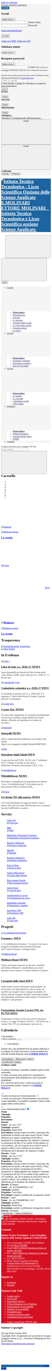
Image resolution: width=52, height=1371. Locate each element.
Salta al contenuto (9, 2)
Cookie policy (13, 1296)
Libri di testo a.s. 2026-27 (20, 666)
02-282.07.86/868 (19, 1245)
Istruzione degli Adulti (18, 754)
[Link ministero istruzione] (14, 5)
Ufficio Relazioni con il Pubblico (22, 1304)
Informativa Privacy (16, 1301)
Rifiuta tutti (24, 1059)
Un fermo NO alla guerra (20, 797)
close (4, 282)
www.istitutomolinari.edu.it (14, 1109)
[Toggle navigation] (24, 269)
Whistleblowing (14, 1312)
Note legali (12, 1299)
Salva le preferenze (23, 1213)
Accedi (5, 8)
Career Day (12, 709)
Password (32, 25)
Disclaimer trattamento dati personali (17, 1343)
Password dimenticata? (11, 30)
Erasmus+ (11, 938)
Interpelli (11, 733)
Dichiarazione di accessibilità (20, 1306)
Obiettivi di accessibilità (18, 1309)
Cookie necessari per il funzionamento (19, 1096)
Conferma (15, 174)
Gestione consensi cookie (18, 1314)
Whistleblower (14, 775)
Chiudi (5, 97)
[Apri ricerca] (28, 246)
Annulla (5, 174)
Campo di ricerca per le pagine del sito (18, 446)
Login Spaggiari (27, 78)
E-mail (31, 67)
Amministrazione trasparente (20, 1317)
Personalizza (7, 1059)
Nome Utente (34, 22)
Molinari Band (14, 959)
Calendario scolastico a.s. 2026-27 (25, 688)
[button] (25, 587)
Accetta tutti (11, 1062)
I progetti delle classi (17, 980)
